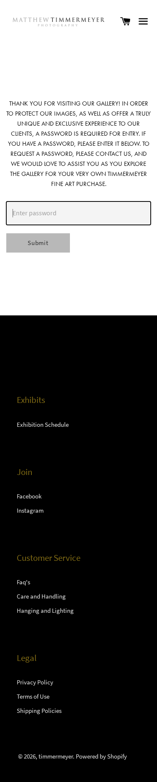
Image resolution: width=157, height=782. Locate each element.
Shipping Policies (39, 711)
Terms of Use (33, 696)
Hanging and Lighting (45, 610)
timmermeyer (56, 756)
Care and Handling (41, 596)
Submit (38, 243)
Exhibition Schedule (43, 424)
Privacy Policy (35, 682)
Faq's (23, 582)
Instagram (30, 510)
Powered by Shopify (101, 756)
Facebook (29, 496)
